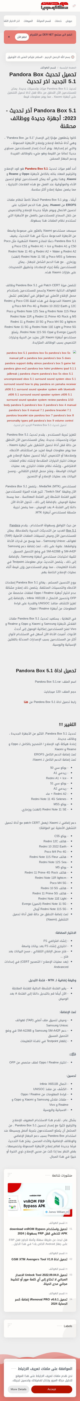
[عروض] (69, 21)
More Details (18, 1389)
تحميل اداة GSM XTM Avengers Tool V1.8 (39, 1259)
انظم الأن (22, 37)
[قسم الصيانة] (44, 21)
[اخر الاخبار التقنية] (10, 21)
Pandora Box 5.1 (36, 168)
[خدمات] (58, 21)
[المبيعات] (28, 21)
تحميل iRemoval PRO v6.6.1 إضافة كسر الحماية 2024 (41, 1301)
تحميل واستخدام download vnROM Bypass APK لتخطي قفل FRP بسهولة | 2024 (38, 1231)
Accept (52, 1389)
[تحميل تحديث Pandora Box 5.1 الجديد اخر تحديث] (40, 386)
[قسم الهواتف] (57, 1222)
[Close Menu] (9, 37)
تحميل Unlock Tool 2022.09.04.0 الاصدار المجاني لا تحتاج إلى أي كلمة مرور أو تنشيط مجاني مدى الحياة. (39, 1279)
